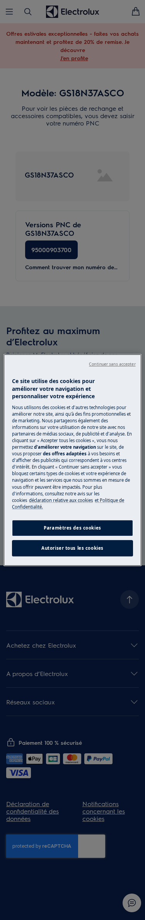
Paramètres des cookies (72, 528)
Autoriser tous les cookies (72, 548)
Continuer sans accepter (112, 364)
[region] (72, 460)
